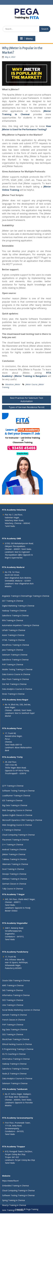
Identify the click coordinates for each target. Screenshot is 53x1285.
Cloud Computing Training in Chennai (18, 834)
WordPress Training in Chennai (15, 645)
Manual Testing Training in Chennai (17, 1220)
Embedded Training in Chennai (15, 1185)
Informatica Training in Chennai (16, 995)
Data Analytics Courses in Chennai (17, 689)
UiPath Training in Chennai (13, 630)
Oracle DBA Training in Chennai (16, 980)
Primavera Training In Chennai (15, 1229)
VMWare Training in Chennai (14, 879)
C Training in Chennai (11, 830)
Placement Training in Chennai (15, 839)
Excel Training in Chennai (13, 869)
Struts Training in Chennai (13, 694)
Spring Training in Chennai (13, 1200)
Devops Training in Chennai (14, 874)
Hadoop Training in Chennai (14, 610)
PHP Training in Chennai (12, 664)
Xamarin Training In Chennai (14, 1014)
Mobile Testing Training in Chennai (17, 669)
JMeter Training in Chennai (13, 854)
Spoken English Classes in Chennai (17, 815)
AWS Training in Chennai (13, 985)
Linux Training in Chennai (13, 1264)
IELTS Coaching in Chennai (14, 1054)
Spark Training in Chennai (13, 1259)
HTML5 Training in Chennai (14, 1224)
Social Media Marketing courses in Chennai (21, 1010)
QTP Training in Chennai (12, 785)
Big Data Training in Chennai (14, 805)
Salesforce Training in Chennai (15, 615)
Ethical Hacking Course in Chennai (17, 1044)
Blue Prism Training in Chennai (15, 679)
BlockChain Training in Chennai (15, 1039)
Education (9, 384)
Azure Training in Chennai (13, 635)
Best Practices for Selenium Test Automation (26, 399)
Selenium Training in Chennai (14, 654)
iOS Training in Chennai (12, 800)
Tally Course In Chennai (12, 888)
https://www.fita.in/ (10, 1180)
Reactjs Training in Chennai (14, 1205)
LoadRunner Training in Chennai (16, 795)
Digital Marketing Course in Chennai (18, 1283)
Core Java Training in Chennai (15, 1254)
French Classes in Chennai (13, 1019)
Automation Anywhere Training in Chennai (20, 625)
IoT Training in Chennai (12, 1278)
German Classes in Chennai (14, 883)
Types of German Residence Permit (26, 407)
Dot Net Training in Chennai (14, 684)
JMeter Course (31, 384)
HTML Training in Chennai (13, 640)
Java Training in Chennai (12, 649)
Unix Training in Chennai (12, 1005)
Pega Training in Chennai (38, 596)
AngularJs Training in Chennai (14, 596)
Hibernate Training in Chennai (15, 864)
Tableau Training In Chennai (14, 859)
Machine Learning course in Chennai (18, 1234)
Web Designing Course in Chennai (17, 810)
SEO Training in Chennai (12, 1000)
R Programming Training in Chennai (17, 1049)
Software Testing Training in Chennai (18, 790)
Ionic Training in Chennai (13, 1210)
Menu (29, 38)
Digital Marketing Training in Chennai (18, 605)
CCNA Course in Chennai (13, 1269)
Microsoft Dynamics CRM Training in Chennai (22, 820)
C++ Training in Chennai (12, 844)
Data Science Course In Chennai (16, 674)
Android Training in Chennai (14, 849)
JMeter (17, 384)
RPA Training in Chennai (12, 620)
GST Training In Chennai (12, 600)
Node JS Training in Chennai (14, 1073)
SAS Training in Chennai (12, 990)
